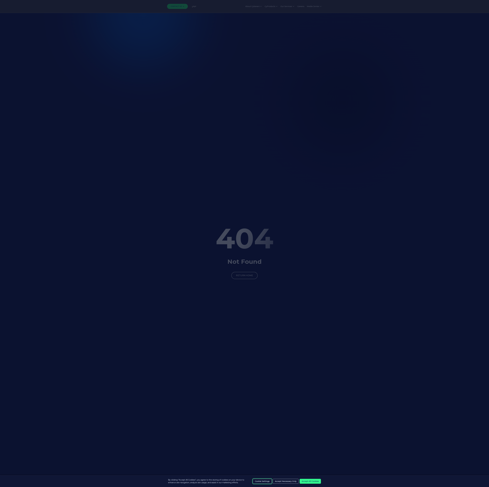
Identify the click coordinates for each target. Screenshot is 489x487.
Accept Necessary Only (285, 481)
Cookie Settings (262, 481)
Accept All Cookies (310, 481)
